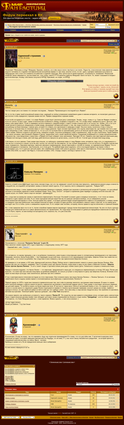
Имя (91, 24)
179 (109, 41)
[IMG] (6, 379)
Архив (91, 417)
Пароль (92, 27)
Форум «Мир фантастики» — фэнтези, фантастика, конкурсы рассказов (30, 25)
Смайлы (7, 378)
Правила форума (10, 384)
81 (93, 41)
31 (90, 41)
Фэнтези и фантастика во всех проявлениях (67, 25)
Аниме (84, 25)
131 (96, 41)
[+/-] (115, 53)
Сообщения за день (88, 30)
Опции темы (113, 44)
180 (112, 41)
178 (106, 41)
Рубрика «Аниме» (10, 404)
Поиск (113, 30)
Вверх (120, 417)
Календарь (60, 30)
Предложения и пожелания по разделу (17, 395)
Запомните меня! (113, 25)
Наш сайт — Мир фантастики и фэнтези (75, 417)
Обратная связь (55, 417)
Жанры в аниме (10, 398)
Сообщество (35, 30)
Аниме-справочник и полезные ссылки (17, 401)
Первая (84, 41)
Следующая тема (68, 362)
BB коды (7, 376)
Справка (13, 30)
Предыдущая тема (56, 362)
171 (99, 41)
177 (102, 41)
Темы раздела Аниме (11, 407)
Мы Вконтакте (99, 417)
